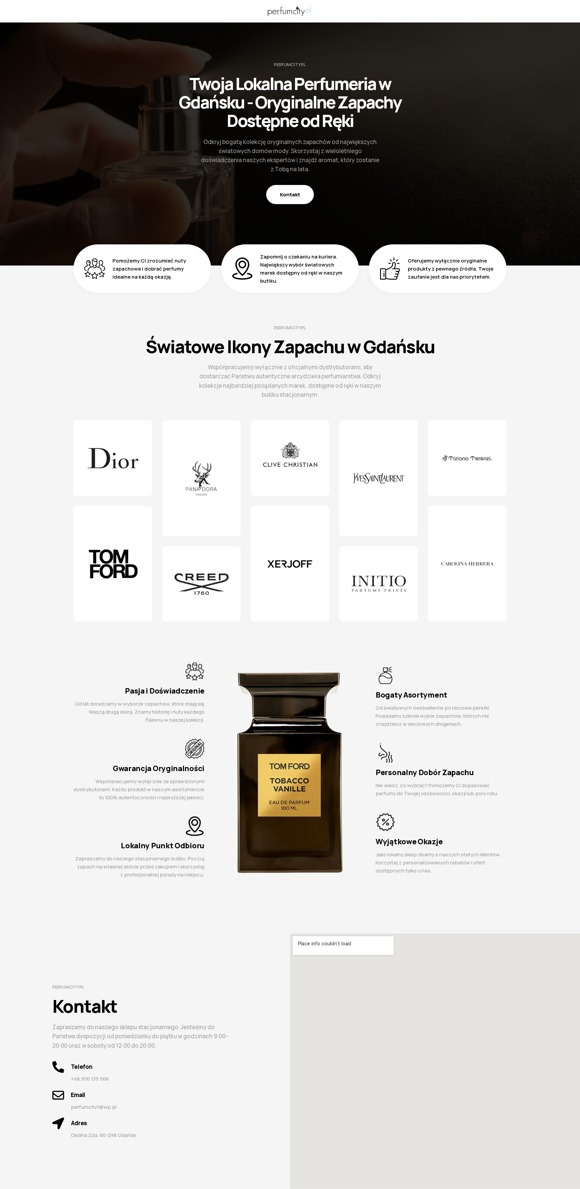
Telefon (82, 1067)
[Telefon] (58, 1067)
